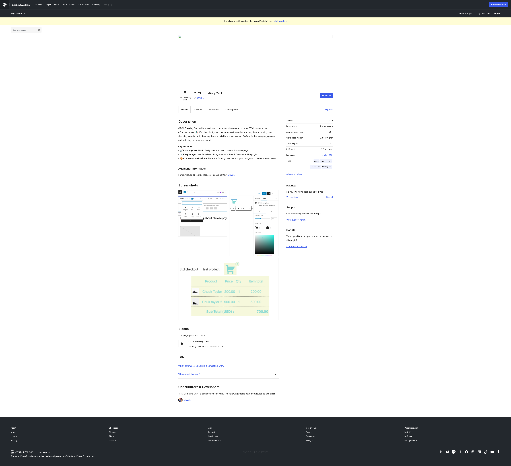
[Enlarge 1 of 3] (223, 193)
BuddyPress (411, 440)
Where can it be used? (189, 374)
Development (231, 109)
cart (322, 161)
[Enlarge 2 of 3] (275, 193)
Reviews (198, 109)
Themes (112, 432)
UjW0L (200, 98)
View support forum (296, 219)
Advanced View (294, 174)
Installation (214, 109)
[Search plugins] (39, 30)
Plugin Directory (18, 13)
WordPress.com (413, 428)
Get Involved (312, 428)
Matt (408, 432)
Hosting (14, 436)
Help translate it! (280, 21)
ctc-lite (329, 161)
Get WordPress (498, 4)
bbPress (409, 436)
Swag (309, 440)
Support (329, 109)
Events (309, 432)
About (13, 428)
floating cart (327, 167)
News (13, 432)
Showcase (113, 428)
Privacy (14, 440)
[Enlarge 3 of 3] (275, 261)
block (316, 161)
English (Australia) (43, 452)
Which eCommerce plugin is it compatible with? (201, 366)
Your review (292, 197)
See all (329, 197)
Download (326, 96)
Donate (310, 436)
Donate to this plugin (296, 246)
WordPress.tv (215, 440)
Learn (210, 428)
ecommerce (315, 167)
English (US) (327, 155)
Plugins (112, 436)
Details (184, 109)
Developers (213, 436)
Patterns (113, 440)
